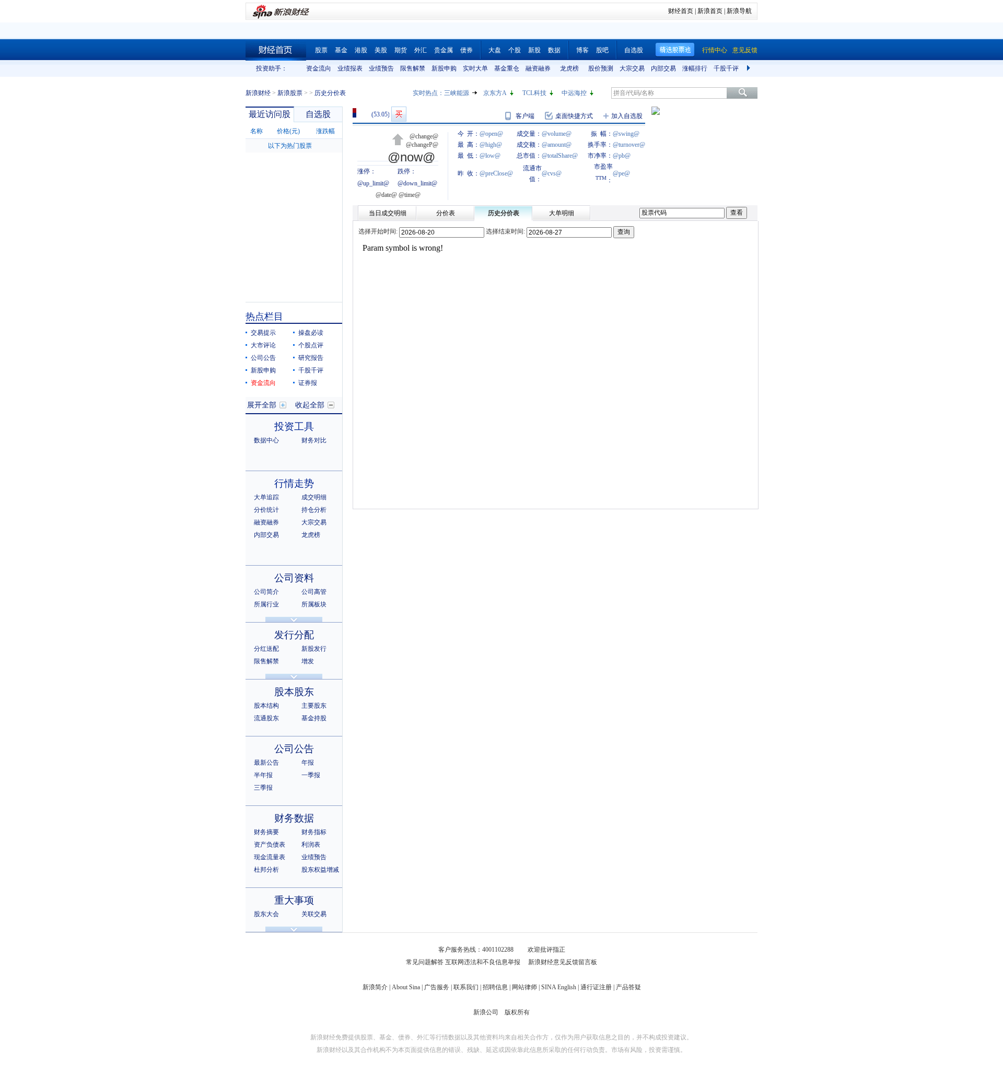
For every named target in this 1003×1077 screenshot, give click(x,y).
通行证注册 (596, 987)
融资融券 (538, 68)
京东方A (495, 93)
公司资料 (294, 577)
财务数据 (294, 818)
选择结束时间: (505, 231)
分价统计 (266, 509)
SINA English (558, 987)
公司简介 (266, 591)
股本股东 (294, 691)
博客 (582, 50)
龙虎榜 (569, 68)
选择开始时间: (378, 231)
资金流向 (318, 68)
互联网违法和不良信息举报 (482, 962)
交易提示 (263, 332)
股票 (321, 50)
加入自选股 (627, 116)
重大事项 (294, 900)
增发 (307, 661)
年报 (307, 762)
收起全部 (309, 405)
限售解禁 (412, 68)
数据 (554, 50)
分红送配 (266, 648)
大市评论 (263, 345)
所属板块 (313, 604)
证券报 (307, 383)
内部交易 (663, 68)
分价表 (445, 213)
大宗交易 (632, 68)
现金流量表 (269, 857)
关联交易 (313, 914)
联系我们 (466, 987)
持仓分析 (313, 509)
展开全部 (261, 405)
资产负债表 (269, 844)
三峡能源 (456, 93)
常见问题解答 (425, 962)
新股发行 (313, 648)
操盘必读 (310, 332)
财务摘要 (266, 832)
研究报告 (310, 357)
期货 (400, 50)
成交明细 (313, 497)
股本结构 (266, 705)
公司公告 (263, 357)
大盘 (494, 50)
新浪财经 (258, 93)
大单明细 (561, 213)
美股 (381, 50)
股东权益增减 (320, 869)
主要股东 (313, 705)
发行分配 (294, 634)
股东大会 (266, 914)
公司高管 (313, 591)
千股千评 (726, 68)
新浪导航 (739, 11)
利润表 (310, 844)
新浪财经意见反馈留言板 (562, 962)
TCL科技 (534, 93)
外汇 (420, 50)
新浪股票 (289, 93)
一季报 (310, 775)
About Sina (406, 987)
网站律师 (524, 987)
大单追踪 (266, 497)
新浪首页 (709, 11)
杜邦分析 (266, 869)
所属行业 (266, 604)
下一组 (749, 68)
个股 (514, 50)
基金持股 (313, 718)
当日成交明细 (387, 213)
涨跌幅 (325, 131)
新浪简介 (375, 987)
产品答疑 (628, 987)
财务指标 (313, 832)
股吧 (602, 50)
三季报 (263, 787)
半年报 (263, 775)
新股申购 (444, 68)
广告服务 (436, 987)
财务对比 (313, 440)
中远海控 (574, 93)
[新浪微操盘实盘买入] (398, 114)
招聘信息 (495, 987)
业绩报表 (350, 68)
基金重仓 (506, 68)
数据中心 (266, 440)
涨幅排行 (694, 68)
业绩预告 (381, 68)
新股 (534, 50)
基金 (341, 50)
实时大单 (475, 68)
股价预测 (600, 68)
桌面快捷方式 (574, 116)
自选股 (633, 50)
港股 (361, 50)
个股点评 (310, 345)
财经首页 (680, 11)
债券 (466, 50)
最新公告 (266, 762)
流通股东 (266, 718)
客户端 (525, 116)
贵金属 (443, 50)
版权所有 (517, 1012)
